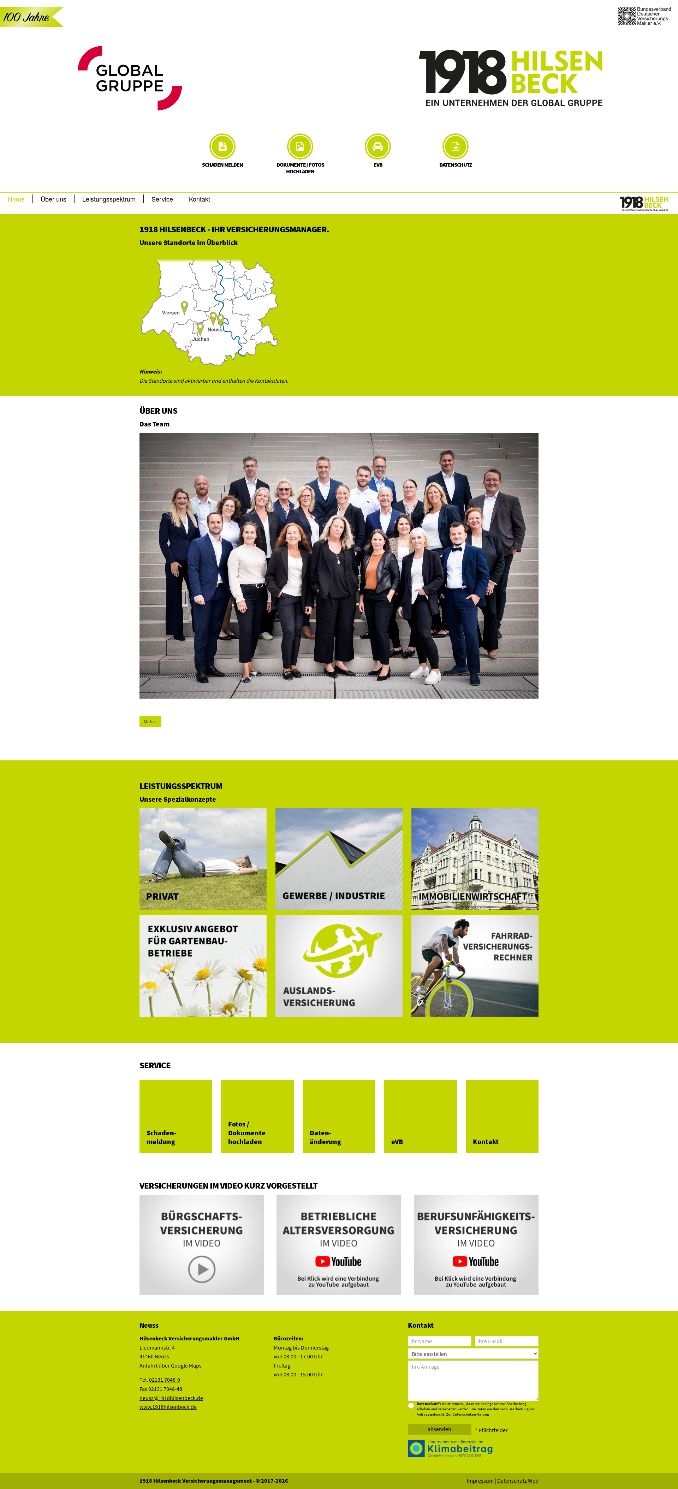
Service (162, 199)
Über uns (53, 199)
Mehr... (150, 721)
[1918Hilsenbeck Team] (339, 565)
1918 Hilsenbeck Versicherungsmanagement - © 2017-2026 (213, 1480)
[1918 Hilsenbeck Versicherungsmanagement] (644, 204)
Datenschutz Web (518, 1480)
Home (16, 199)
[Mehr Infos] (451, 1447)
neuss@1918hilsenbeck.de (171, 1397)
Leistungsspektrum (109, 199)
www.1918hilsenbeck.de (168, 1406)
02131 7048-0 (164, 1379)
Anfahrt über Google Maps (170, 1365)
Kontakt (199, 199)
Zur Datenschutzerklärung (467, 1414)
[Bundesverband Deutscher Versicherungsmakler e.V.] (644, 15)
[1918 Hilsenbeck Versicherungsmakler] (511, 78)
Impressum (480, 1480)
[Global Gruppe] (166, 78)
